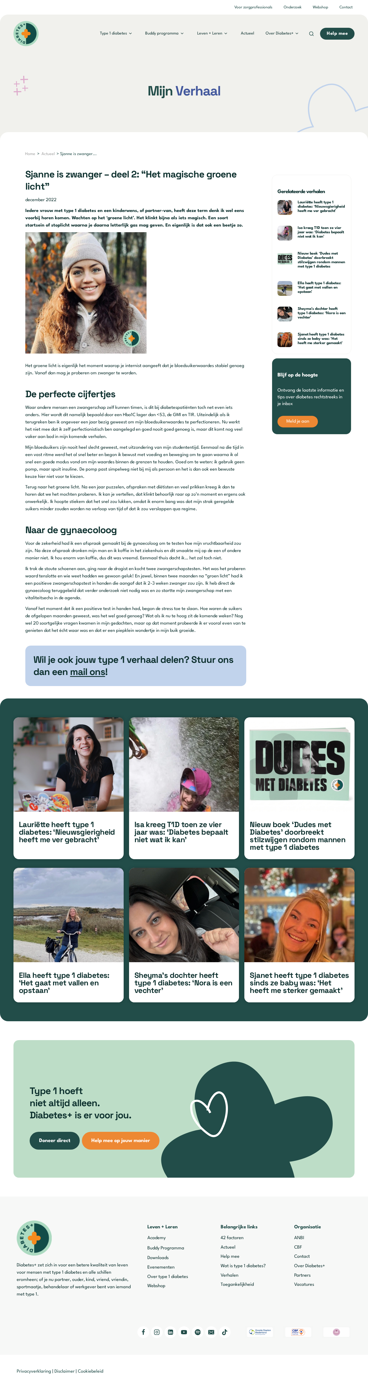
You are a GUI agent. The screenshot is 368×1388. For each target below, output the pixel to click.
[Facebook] (143, 1332)
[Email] (211, 1332)
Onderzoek (292, 7)
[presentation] (285, 207)
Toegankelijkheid (237, 1284)
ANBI (299, 1238)
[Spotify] (198, 1332)
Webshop (320, 7)
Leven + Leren (209, 34)
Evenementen (161, 1267)
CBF (298, 1247)
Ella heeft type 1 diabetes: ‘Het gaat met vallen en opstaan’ (319, 287)
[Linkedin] (170, 1332)
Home (30, 154)
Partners (302, 1275)
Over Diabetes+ (280, 34)
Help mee (230, 1256)
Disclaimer (64, 1371)
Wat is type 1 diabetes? (243, 1266)
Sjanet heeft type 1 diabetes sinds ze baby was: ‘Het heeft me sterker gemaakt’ (321, 339)
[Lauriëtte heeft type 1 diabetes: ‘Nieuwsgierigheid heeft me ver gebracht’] (68, 764)
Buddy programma (162, 34)
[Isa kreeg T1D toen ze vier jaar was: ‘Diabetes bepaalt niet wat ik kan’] (184, 764)
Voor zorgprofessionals (253, 7)
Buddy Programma (165, 1248)
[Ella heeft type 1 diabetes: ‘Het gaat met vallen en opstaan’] (68, 915)
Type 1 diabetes (113, 34)
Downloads (158, 1258)
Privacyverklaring (34, 1371)
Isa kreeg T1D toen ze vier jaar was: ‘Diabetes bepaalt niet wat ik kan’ (321, 232)
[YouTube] (184, 1332)
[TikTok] (225, 1332)
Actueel (247, 34)
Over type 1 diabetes (167, 1276)
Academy (156, 1238)
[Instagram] (157, 1332)
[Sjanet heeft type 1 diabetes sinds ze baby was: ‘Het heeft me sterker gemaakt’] (299, 915)
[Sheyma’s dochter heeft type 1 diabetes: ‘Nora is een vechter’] (184, 915)
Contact (346, 7)
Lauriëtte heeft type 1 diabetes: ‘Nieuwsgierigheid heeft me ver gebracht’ (321, 206)
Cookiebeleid (90, 1371)
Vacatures (304, 1284)
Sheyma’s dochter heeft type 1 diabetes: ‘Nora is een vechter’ (322, 313)
